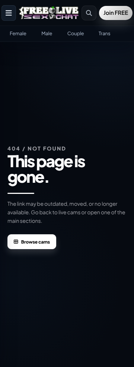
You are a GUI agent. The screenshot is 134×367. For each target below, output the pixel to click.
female (18, 33)
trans (104, 33)
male (46, 33)
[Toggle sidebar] (8, 13)
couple (75, 33)
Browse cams (35, 242)
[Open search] (89, 13)
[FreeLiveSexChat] (49, 12)
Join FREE (115, 12)
